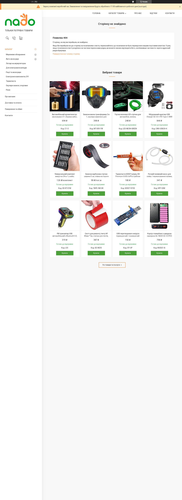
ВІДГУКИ (153, 13)
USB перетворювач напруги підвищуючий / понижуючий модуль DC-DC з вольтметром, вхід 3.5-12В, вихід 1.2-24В (128, 237)
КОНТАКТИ (169, 13)
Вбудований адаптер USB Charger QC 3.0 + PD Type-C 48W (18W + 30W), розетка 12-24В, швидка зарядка (159, 118)
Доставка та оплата (13, 103)
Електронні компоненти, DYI (17, 77)
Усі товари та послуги (111, 265)
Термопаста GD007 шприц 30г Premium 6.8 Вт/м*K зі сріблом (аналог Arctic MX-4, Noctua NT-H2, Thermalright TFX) (127, 177)
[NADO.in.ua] (21, 19)
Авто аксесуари (12, 59)
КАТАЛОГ (9, 49)
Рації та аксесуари (13, 72)
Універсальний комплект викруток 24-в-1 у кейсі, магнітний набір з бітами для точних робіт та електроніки (64, 177)
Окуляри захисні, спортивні (17, 86)
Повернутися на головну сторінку (66, 54)
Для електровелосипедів (16, 68)
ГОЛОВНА (96, 13)
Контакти (9, 115)
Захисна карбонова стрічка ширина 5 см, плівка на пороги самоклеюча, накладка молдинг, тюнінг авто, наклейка (96, 177)
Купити (65, 134)
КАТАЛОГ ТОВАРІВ (116, 13)
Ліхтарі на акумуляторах (16, 63)
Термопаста (11, 81)
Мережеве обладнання (15, 54)
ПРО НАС (138, 13)
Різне (8, 90)
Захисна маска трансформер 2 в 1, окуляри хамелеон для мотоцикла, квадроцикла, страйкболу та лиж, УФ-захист (96, 118)
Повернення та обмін (13, 109)
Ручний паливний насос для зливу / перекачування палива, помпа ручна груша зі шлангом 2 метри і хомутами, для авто (159, 177)
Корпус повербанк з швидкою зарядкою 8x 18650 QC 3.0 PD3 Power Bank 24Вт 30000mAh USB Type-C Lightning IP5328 (159, 237)
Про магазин (10, 97)
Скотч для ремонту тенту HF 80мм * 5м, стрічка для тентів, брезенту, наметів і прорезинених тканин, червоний (96, 237)
